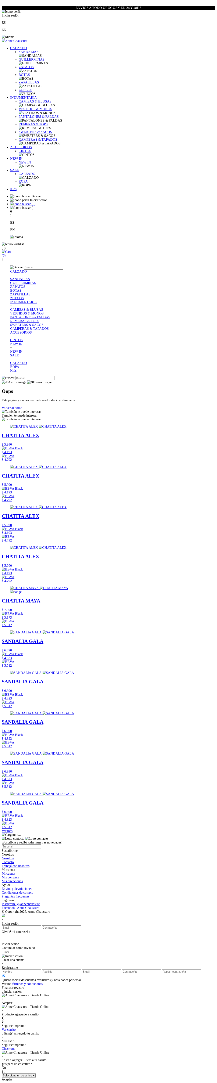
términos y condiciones (27, 984)
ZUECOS (25, 90)
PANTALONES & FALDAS (39, 116)
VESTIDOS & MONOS (35, 109)
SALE (14, 170)
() (33, 204)
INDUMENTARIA (23, 97)
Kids (13, 189)
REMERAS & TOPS (33, 124)
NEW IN (16, 158)
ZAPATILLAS (29, 82)
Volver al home (12, 408)
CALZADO (18, 48)
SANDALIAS (28, 52)
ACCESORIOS (21, 147)
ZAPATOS (26, 67)
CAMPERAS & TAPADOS (38, 139)
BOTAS (24, 74)
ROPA (23, 181)
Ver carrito (9, 1029)
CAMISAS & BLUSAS (35, 101)
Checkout (8, 1048)
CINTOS (25, 151)
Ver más (7, 831)
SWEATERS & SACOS (35, 132)
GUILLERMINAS (32, 59)
